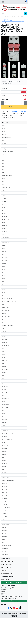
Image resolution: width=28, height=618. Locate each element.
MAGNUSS (5, 387)
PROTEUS (5, 454)
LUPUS (4, 381)
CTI (3, 234)
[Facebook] (7, 607)
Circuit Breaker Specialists (19, 613)
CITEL (3, 205)
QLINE (4, 457)
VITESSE (4, 531)
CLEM (3, 207)
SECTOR (4, 489)
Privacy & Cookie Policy (7, 561)
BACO (3, 160)
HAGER (4, 337)
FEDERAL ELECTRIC (7, 299)
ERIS (3, 278)
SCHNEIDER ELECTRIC (8, 481)
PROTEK (4, 451)
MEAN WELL (5, 398)
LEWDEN (4, 375)
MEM (3, 401)
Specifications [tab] (14, 111)
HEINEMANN (5, 346)
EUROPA (4, 287)
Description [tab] (5, 111)
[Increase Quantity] (25, 103)
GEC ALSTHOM (6, 316)
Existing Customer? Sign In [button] (14, 582)
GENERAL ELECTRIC (7, 325)
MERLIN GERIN (6, 404)
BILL (3, 169)
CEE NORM (5, 193)
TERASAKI (5, 513)
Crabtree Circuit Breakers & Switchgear (13, 21)
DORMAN (5, 257)
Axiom (4, 158)
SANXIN (4, 472)
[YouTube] (17, 607)
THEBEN (4, 516)
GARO (4, 313)
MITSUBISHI (5, 407)
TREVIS (4, 522)
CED (3, 190)
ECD (3, 269)
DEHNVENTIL (5, 243)
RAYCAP (4, 460)
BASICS (4, 163)
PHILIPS (4, 437)
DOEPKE (4, 254)
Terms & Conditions (6, 564)
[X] (10, 607)
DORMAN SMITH (6, 260)
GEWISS (4, 331)
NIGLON (4, 422)
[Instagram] (14, 607)
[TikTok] (20, 607)
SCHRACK (4, 484)
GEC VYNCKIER (6, 322)
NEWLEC (4, 419)
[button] (25, 2)
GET (3, 328)
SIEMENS (4, 492)
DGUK (4, 252)
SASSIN (4, 475)
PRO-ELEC (5, 448)
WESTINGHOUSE (6, 545)
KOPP (3, 357)
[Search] (25, 13)
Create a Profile (5, 579)
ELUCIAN (4, 275)
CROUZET (5, 231)
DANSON (4, 240)
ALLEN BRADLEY (6, 137)
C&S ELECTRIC (6, 187)
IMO (3, 354)
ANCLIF (4, 143)
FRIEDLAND (5, 307)
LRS (3, 378)
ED (3, 272)
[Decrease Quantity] (2, 103)
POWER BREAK (6, 442)
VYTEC (4, 539)
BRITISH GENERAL (7, 175)
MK (3, 410)
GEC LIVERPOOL (6, 319)
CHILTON (4, 199)
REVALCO (4, 463)
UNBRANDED (5, 525)
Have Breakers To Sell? (7, 573)
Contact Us (4, 570)
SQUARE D (5, 495)
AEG (3, 131)
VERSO (4, 528)
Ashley (4, 149)
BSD (3, 178)
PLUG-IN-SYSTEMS (7, 440)
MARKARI (4, 393)
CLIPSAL (4, 213)
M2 (3, 384)
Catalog (6, 19)
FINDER (4, 304)
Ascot (3, 146)
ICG (3, 348)
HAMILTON (5, 340)
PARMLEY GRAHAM (7, 434)
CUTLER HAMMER (7, 237)
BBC (3, 166)
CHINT (4, 202)
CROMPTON (5, 228)
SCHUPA (4, 487)
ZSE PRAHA (5, 554)
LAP (3, 363)
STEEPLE (4, 498)
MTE (3, 416)
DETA (3, 249)
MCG (3, 395)
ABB (3, 125)
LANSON (4, 360)
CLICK (3, 210)
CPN (3, 222)
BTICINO (4, 181)
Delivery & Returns (6, 567)
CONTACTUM (5, 219)
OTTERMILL (5, 431)
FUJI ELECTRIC (6, 310)
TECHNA (4, 504)
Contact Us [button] (14, 601)
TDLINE (4, 501)
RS (3, 469)
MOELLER (5, 413)
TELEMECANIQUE (7, 507)
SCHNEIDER (5, 478)
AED (3, 128)
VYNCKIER (5, 536)
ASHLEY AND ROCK (7, 152)
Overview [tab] (23, 111)
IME (3, 351)
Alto (3, 140)
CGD (3, 196)
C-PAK (4, 184)
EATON (4, 266)
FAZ (3, 296)
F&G (3, 293)
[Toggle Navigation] (3, 2)
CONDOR (4, 216)
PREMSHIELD (5, 445)
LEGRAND (5, 369)
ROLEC (4, 466)
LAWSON (4, 366)
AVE (3, 155)
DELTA (4, 246)
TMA (3, 519)
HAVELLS (4, 343)
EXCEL (4, 290)
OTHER (4, 428)
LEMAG (4, 372)
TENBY (4, 510)
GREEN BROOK (6, 334)
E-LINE (4, 263)
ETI (3, 284)
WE (3, 542)
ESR (3, 281)
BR (3, 172)
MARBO (4, 390)
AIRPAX (4, 134)
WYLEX (4, 551)
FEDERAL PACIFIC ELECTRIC (9, 301)
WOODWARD (5, 548)
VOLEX (4, 534)
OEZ (3, 425)
